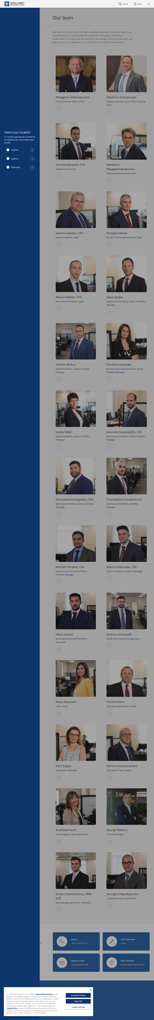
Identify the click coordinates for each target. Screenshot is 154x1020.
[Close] (90, 989)
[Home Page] (16, 4)
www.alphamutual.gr (44, 994)
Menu (139, 4)
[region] (48, 1001)
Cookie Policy (12, 1008)
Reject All (78, 1001)
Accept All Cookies (78, 995)
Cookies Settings (78, 1007)
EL (149, 4)
